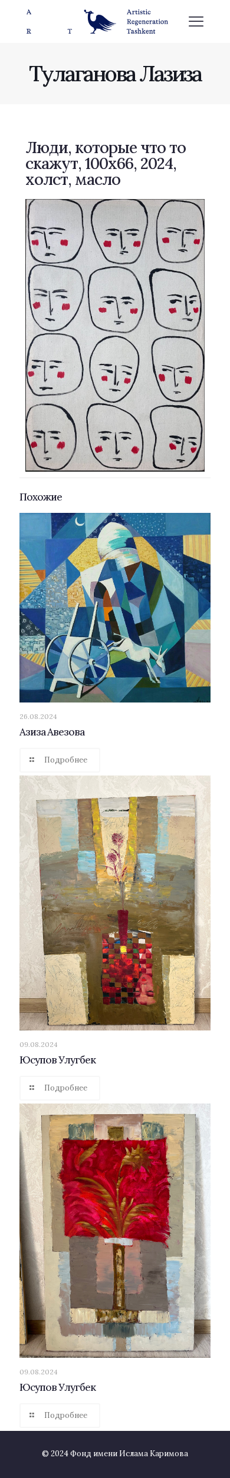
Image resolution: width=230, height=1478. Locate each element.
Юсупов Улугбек (57, 1059)
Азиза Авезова (51, 731)
